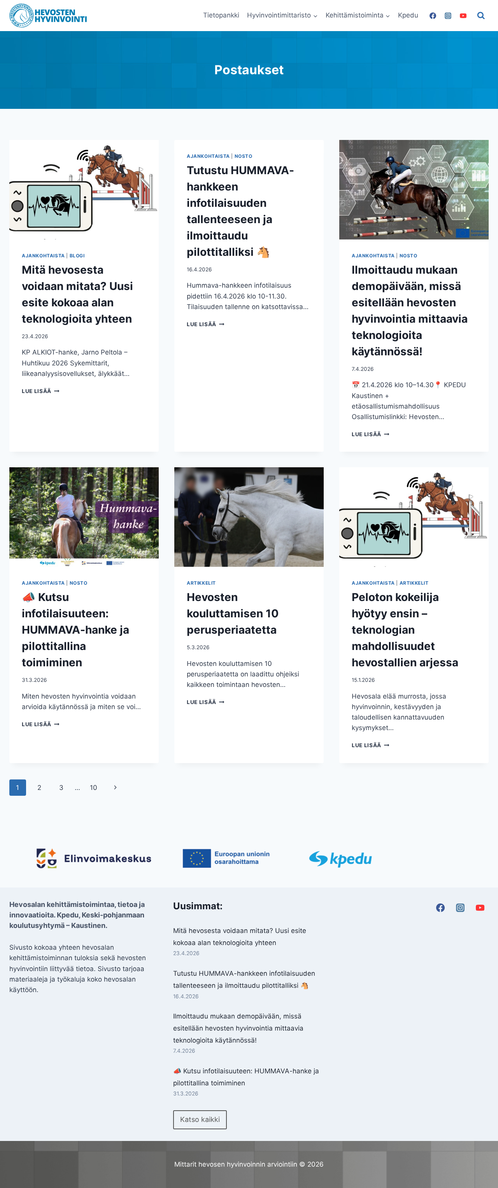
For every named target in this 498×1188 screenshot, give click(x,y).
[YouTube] (463, 15)
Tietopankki (221, 15)
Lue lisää (41, 391)
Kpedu (408, 15)
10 (93, 787)
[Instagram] (447, 15)
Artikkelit (201, 583)
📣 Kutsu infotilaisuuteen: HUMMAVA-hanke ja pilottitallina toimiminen (75, 630)
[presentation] (84, 189)
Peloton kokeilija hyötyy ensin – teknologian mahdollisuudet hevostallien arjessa (405, 630)
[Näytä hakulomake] (481, 15)
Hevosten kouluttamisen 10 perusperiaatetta (233, 613)
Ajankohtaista (43, 256)
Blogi (77, 256)
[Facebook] (432, 15)
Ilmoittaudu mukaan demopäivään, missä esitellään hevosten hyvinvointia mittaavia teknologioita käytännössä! (238, 1028)
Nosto (244, 156)
